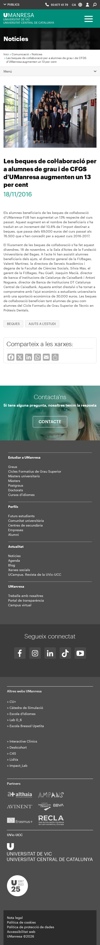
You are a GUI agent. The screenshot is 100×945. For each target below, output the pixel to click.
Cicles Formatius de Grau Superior (34, 471)
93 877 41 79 (59, 4)
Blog (11, 565)
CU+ (13, 702)
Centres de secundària (25, 525)
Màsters (14, 481)
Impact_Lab (18, 765)
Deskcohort (18, 747)
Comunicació (20, 54)
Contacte (50, 421)
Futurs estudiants (21, 516)
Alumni (13, 535)
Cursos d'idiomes (21, 495)
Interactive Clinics (23, 741)
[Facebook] (20, 653)
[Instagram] (35, 653)
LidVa (14, 759)
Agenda (14, 560)
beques (13, 324)
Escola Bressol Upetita (27, 726)
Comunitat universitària (26, 521)
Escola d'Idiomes (23, 714)
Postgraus (15, 485)
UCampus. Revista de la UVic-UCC (34, 574)
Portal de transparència (26, 600)
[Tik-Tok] (65, 653)
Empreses (15, 530)
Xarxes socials (19, 570)
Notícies (37, 54)
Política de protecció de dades (30, 927)
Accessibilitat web (21, 932)
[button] (77, 5)
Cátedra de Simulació (26, 708)
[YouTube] (80, 653)
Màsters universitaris (24, 476)
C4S (13, 753)
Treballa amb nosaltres (25, 596)
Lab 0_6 (16, 720)
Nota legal (15, 918)
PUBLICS (13, 4)
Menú (7, 71)
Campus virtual (19, 605)
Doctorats (15, 490)
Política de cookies (21, 922)
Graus (12, 467)
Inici (6, 54)
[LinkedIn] (50, 653)
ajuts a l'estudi (42, 324)
